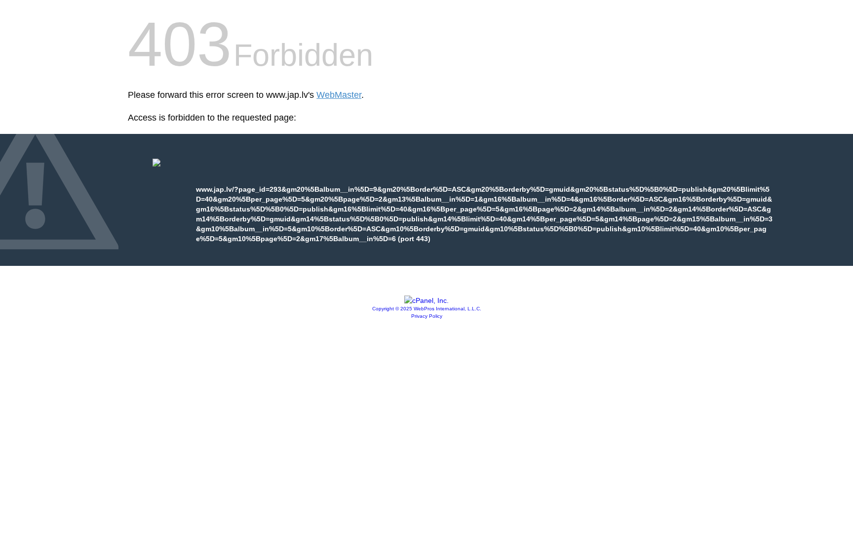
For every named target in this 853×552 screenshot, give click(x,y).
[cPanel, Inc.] (426, 300)
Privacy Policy (426, 316)
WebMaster (338, 95)
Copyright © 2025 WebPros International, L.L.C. (426, 308)
